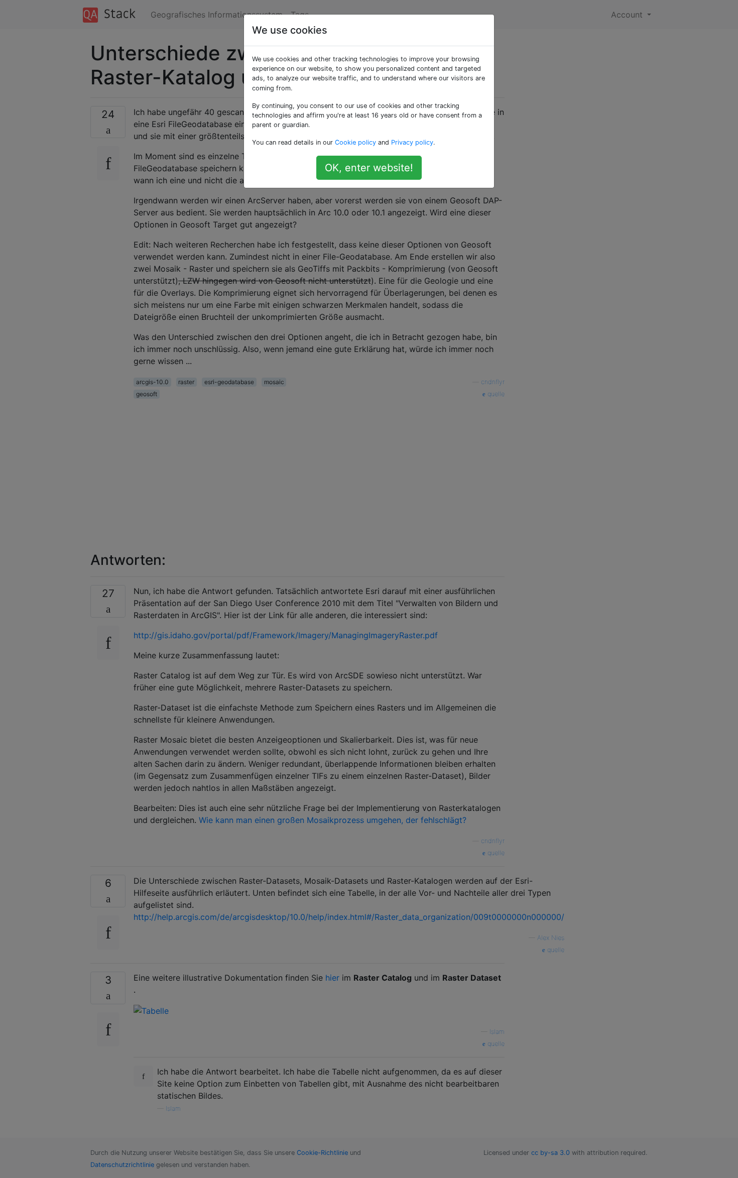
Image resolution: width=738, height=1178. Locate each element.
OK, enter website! (369, 168)
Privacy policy (412, 142)
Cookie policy (355, 142)
